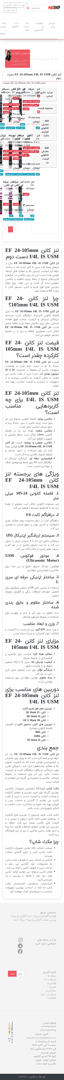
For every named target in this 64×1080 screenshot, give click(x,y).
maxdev (23, 1077)
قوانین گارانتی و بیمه (45, 916)
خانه (56, 59)
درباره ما (52, 976)
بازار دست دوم (26, 27)
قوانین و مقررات (51, 985)
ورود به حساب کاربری (15, 5)
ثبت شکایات (48, 996)
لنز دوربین (45, 59)
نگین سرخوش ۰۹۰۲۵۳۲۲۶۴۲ (19, 62)
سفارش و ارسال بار (51, 992)
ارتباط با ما (50, 979)
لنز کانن (31, 59)
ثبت (12, 974)
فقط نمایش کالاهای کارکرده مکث (45, 128)
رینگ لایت (19, 920)
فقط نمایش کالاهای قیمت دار (45, 155)
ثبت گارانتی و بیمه (22, 916)
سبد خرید (10, 10)
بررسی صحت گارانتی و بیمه (41, 920)
